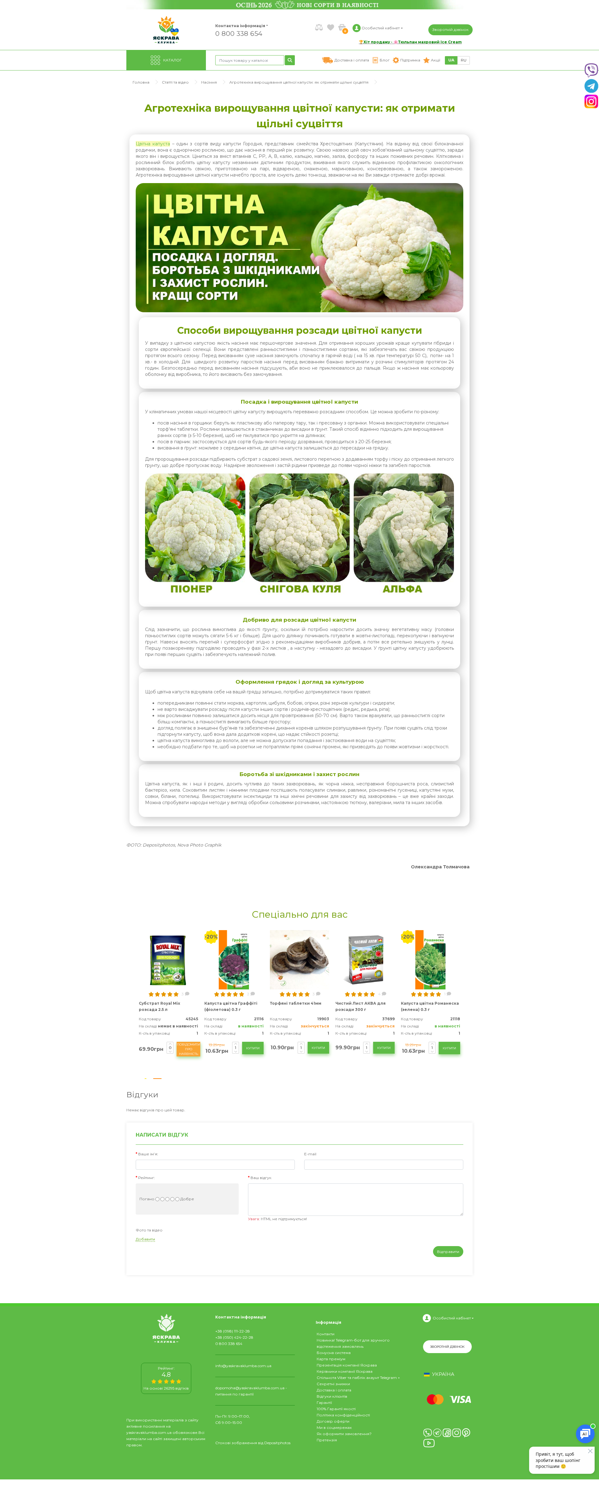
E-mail (310, 1154)
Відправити (448, 1251)
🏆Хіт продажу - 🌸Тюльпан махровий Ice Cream (410, 42)
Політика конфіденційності (343, 1415)
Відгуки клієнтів (332, 1396)
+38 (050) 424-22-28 (234, 1337)
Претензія (327, 1440)
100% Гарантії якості (336, 1408)
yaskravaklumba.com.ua (149, 1432)
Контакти (325, 1334)
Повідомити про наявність (188, 1049)
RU (463, 60)
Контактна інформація (240, 25)
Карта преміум (331, 1359)
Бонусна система (334, 1352)
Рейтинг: (146, 1177)
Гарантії (324, 1402)
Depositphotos (277, 1442)
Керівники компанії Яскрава (345, 1371)
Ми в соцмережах (334, 1427)
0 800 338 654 (238, 33)
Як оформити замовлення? (344, 1433)
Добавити (145, 1239)
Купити (253, 1048)
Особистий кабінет (452, 1318)
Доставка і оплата (334, 1390)
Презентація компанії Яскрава (347, 1365)
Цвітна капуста (153, 144)
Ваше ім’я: (148, 1154)
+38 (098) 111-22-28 (232, 1331)
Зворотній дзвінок (450, 29)
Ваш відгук (261, 1177)
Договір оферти (333, 1421)
